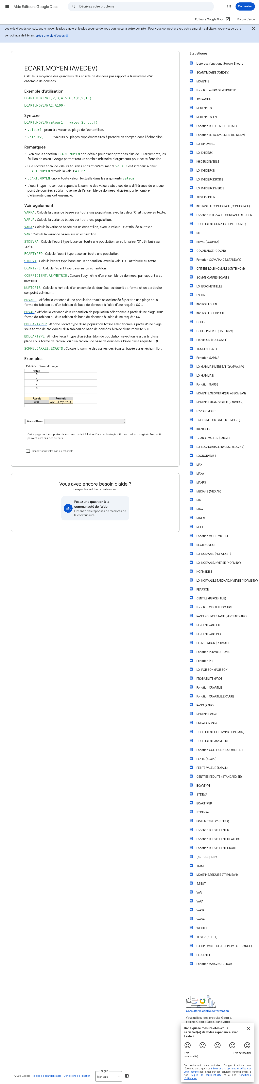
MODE (200, 527)
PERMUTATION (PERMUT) (212, 643)
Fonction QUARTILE (209, 687)
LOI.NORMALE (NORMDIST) (213, 554)
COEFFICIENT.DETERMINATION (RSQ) (220, 732)
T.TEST (201, 883)
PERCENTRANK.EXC (208, 625)
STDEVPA (202, 812)
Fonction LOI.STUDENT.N (212, 830)
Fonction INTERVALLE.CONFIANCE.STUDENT (225, 215)
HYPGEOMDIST (206, 411)
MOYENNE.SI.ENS (207, 117)
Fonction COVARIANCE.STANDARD (219, 260)
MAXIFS (201, 482)
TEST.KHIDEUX (205, 197)
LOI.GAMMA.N (205, 375)
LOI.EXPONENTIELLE (209, 286)
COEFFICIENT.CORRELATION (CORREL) (221, 224)
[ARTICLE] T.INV (206, 857)
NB (198, 233)
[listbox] (108, 1076)
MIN (198, 500)
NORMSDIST (204, 572)
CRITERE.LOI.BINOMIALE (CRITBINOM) (220, 268)
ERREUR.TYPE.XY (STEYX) (212, 821)
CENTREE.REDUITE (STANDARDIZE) (219, 777)
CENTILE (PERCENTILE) (211, 598)
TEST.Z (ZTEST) (206, 937)
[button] (7, 6)
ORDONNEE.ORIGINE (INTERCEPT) (218, 420)
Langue (104, 1070)
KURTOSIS (203, 429)
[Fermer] (253, 29)
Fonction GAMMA (207, 358)
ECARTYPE (203, 785)
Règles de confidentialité (47, 1075)
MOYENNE (202, 81)
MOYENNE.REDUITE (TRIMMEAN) (217, 875)
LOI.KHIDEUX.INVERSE (210, 188)
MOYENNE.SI (204, 108)
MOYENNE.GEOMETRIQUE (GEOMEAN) (221, 393)
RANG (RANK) (205, 705)
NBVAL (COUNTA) (207, 242)
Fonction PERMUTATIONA (212, 652)
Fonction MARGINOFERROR (214, 964)
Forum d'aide (246, 19)
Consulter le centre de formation (207, 1011)
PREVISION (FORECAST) (211, 340)
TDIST (200, 866)
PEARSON (202, 589)
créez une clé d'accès (50, 35)
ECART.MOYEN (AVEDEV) (212, 72)
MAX (199, 465)
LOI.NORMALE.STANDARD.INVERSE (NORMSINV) (227, 580)
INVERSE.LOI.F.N (206, 304)
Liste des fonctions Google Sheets (219, 63)
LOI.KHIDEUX (204, 153)
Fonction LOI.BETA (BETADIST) (216, 126)
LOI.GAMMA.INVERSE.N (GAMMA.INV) (220, 366)
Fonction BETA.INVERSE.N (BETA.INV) (220, 135)
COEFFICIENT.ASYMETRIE (212, 741)
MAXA (200, 473)
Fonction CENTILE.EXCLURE (214, 607)
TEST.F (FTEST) (206, 349)
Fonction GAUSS (207, 384)
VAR (199, 892)
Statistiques (198, 53)
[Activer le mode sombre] (127, 1076)
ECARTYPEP (204, 803)
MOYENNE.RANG (207, 714)
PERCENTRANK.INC (208, 634)
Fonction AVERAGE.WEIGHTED (216, 90)
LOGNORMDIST (206, 456)
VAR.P (200, 910)
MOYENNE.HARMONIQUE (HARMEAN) (219, 402)
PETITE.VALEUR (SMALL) (212, 768)
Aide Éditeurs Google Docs (36, 6)
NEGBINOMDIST (206, 545)
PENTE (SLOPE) (206, 759)
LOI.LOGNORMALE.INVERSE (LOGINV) (220, 447)
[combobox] (146, 6)
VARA (199, 901)
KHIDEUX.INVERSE (207, 161)
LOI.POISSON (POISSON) (212, 670)
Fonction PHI (204, 661)
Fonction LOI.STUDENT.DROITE (216, 848)
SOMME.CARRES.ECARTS (212, 277)
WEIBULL (202, 928)
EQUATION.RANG (207, 723)
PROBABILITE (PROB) (210, 678)
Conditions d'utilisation (77, 1075)
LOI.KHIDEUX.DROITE (209, 179)
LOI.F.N (200, 295)
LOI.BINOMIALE (205, 144)
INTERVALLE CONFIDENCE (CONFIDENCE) (223, 206)
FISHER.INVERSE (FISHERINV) (214, 331)
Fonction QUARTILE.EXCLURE (215, 696)
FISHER (200, 322)
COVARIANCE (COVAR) (211, 251)
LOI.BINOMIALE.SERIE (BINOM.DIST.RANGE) (224, 946)
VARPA (200, 919)
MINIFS (200, 518)
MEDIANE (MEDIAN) (208, 491)
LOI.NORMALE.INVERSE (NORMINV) (218, 563)
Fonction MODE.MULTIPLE (213, 536)
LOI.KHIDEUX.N (205, 170)
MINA (199, 509)
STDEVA (201, 794)
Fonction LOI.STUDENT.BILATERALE (219, 839)
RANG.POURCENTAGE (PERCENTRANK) (221, 616)
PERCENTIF (203, 955)
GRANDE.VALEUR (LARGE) (213, 438)
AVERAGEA (203, 99)
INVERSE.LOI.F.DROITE (210, 313)
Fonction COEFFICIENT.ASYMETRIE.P (220, 750)
